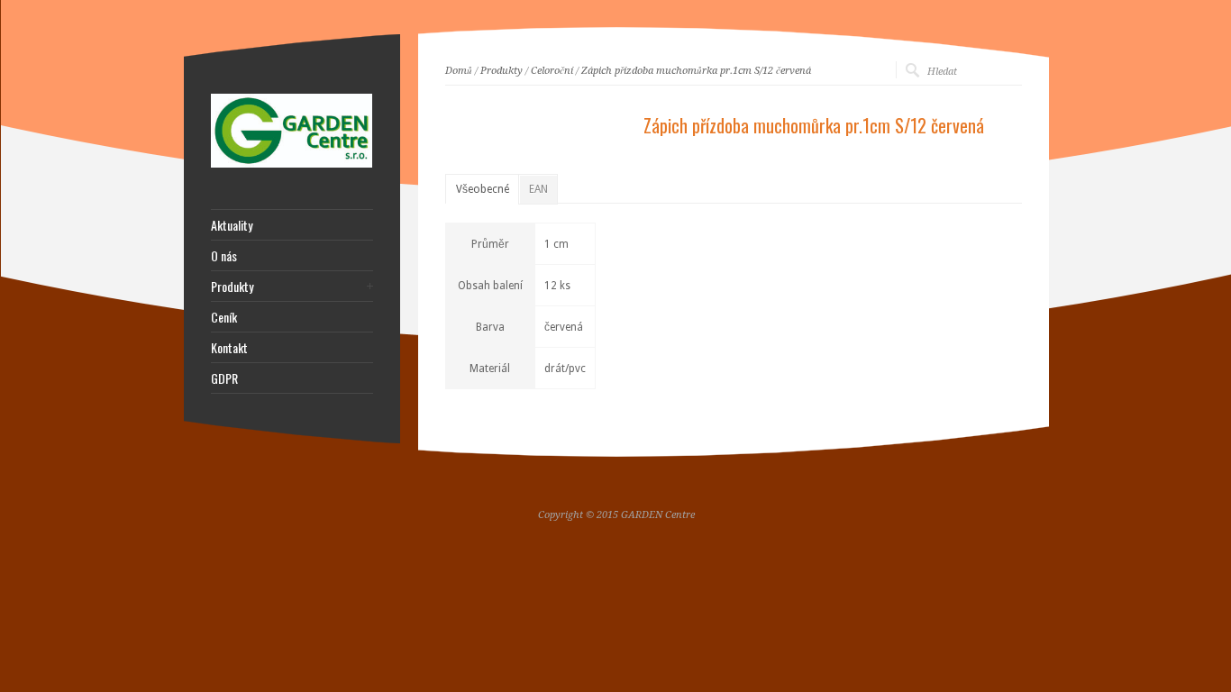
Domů (458, 71)
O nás (224, 256)
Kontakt (229, 347)
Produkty (501, 71)
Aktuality (231, 225)
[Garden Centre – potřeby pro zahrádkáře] (292, 164)
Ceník (224, 317)
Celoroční (552, 71)
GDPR (224, 378)
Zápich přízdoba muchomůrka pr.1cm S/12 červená (696, 71)
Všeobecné (482, 189)
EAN (538, 189)
